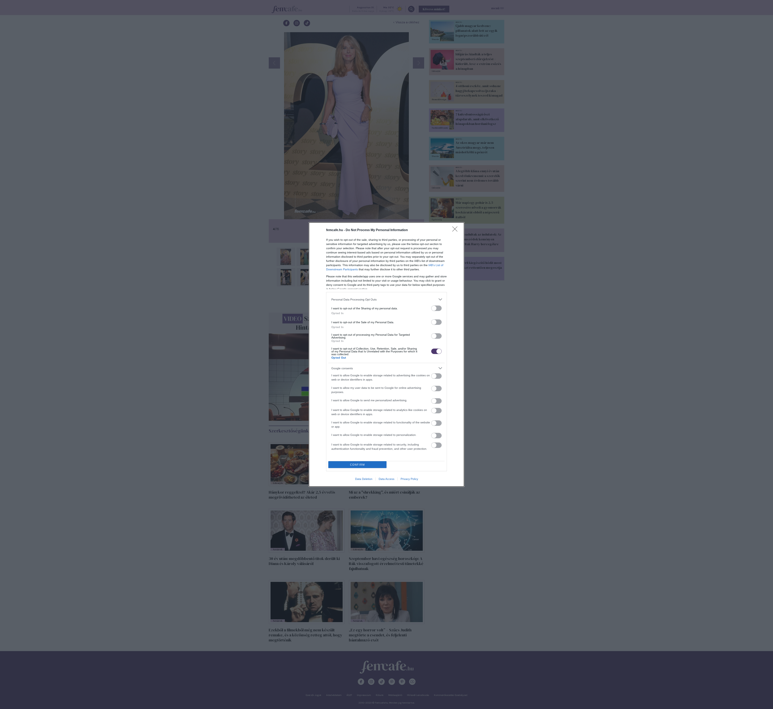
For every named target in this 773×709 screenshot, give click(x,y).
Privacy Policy (409, 479)
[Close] (456, 230)
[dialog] (386, 354)
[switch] (436, 308)
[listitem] (386, 299)
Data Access (386, 479)
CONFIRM (357, 464)
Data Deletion (363, 479)
